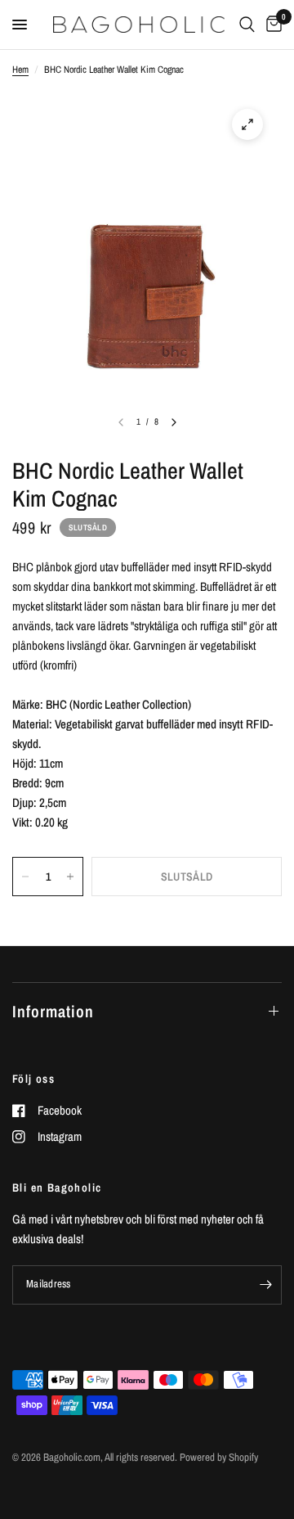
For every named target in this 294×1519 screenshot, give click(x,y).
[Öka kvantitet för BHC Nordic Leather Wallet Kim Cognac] (70, 876)
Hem (20, 69)
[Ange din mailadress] (265, 1285)
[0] (271, 24)
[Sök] (247, 24)
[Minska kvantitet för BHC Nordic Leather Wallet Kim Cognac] (25, 876)
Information (53, 1011)
